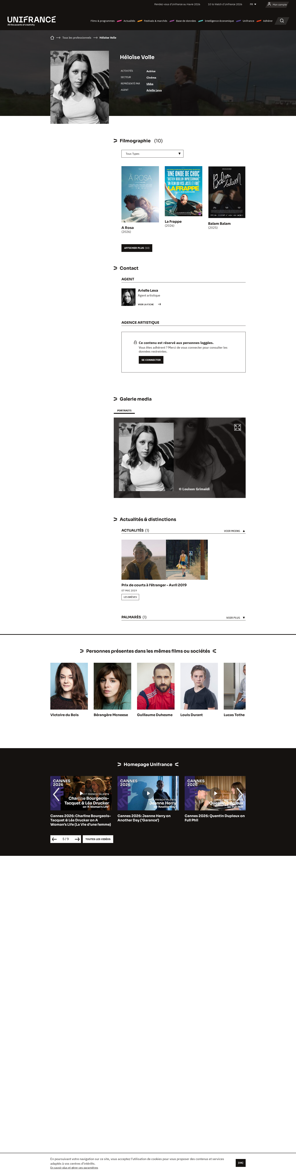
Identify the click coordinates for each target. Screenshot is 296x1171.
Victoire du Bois (64, 715)
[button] (237, 428)
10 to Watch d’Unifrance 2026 (225, 4)
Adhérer (268, 20)
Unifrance (248, 20)
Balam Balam (219, 224)
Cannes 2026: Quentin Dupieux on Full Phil (215, 818)
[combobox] (152, 154)
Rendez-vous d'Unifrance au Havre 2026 (177, 4)
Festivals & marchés (155, 20)
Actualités (129, 20)
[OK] (240, 1162)
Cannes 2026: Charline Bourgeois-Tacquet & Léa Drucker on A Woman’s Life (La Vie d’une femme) (80, 820)
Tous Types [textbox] (132, 153)
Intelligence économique (219, 20)
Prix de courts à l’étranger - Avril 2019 (154, 585)
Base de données (186, 20)
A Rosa (127, 228)
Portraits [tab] (124, 410)
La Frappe (173, 221)
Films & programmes (103, 20)
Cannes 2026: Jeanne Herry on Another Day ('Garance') (144, 818)
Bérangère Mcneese (111, 715)
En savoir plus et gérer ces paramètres (74, 1167)
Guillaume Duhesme (154, 715)
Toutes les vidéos (97, 839)
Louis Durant (191, 715)
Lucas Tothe (234, 715)
